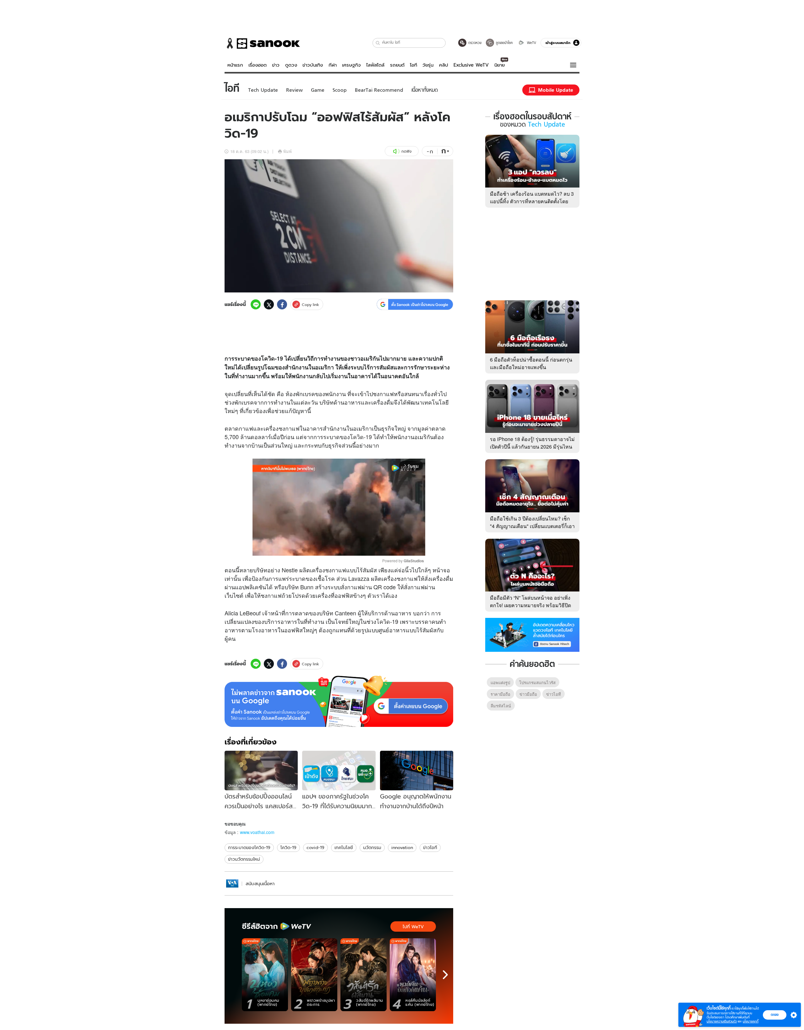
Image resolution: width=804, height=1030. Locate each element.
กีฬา (333, 65)
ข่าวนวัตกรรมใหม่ (244, 859)
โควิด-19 (361, 437)
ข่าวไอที (430, 847)
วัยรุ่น (427, 65)
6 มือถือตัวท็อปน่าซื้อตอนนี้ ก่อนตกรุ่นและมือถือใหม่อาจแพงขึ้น (531, 363)
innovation (402, 847)
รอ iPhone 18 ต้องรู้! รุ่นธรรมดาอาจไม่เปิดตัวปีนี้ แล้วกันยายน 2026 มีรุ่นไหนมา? (532, 446)
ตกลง (775, 1014)
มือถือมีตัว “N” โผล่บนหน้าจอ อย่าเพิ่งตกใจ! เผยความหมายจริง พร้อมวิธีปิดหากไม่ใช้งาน (530, 605)
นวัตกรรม (372, 847)
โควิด (268, 358)
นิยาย (499, 65)
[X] (269, 304)
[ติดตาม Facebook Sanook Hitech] (532, 634)
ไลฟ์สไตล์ (375, 65)
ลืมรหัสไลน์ (501, 706)
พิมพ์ (287, 151)
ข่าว (276, 65)
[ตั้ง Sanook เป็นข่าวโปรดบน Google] (339, 701)
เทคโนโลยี (343, 847)
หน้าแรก (235, 65)
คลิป (443, 65)
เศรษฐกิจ (351, 65)
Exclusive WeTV (471, 65)
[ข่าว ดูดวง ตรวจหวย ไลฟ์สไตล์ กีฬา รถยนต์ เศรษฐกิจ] (262, 43)
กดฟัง (406, 151)
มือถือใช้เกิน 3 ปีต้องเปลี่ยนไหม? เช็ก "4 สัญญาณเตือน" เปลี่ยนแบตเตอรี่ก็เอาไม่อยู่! (532, 526)
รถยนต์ (397, 65)
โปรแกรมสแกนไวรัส (537, 682)
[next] (445, 974)
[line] (256, 304)
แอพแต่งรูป (500, 682)
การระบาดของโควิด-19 (249, 847)
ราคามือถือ (500, 694)
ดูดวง (291, 65)
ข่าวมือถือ (528, 694)
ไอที (413, 65)
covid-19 (315, 847)
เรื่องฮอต (257, 65)
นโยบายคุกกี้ (750, 1021)
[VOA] (232, 883)
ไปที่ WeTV (413, 927)
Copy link (310, 304)
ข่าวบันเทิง (312, 65)
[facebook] (282, 304)
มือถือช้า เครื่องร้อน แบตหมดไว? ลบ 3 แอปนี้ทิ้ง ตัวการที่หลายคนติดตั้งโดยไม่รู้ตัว (532, 201)
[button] (378, 42)
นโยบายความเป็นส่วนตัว (722, 1021)
